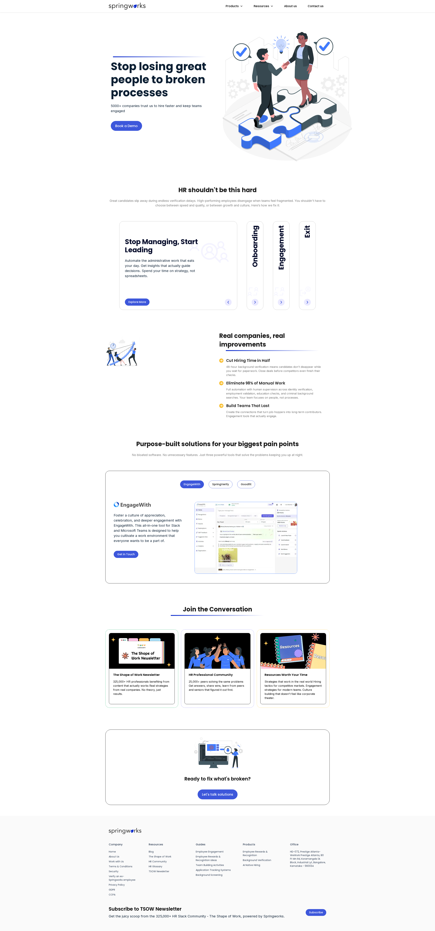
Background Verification (257, 860)
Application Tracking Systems (213, 870)
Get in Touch (126, 554)
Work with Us (116, 861)
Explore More (137, 302)
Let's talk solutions (217, 794)
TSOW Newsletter (159, 871)
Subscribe (316, 912)
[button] (234, 6)
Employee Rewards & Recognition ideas (208, 858)
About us (290, 6)
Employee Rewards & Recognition (255, 853)
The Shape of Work (160, 856)
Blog (151, 851)
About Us (114, 856)
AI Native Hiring (251, 865)
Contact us (316, 6)
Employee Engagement (210, 851)
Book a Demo (126, 126)
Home (112, 851)
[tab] (192, 484)
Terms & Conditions (120, 866)
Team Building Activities (210, 865)
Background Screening (209, 875)
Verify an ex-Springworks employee (122, 878)
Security (113, 871)
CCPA (112, 894)
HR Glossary (155, 866)
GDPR (112, 889)
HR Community (158, 861)
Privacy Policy (117, 884)
